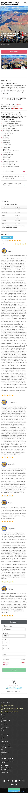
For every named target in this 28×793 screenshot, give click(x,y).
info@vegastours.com (11, 712)
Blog (2, 738)
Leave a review (7, 237)
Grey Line (3, 762)
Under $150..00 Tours (6, 744)
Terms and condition (5, 720)
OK (14, 789)
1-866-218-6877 (9, 705)
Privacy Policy (14, 791)
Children (4, 645)
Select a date (8, 626)
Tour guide (3, 728)
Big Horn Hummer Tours (6, 770)
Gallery (2, 730)
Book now (14, 670)
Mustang (3, 754)
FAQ (2, 718)
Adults (4, 639)
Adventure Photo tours (6, 767)
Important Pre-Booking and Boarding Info (12, 184)
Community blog (5, 727)
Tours (8, 44)
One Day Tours (4, 772)
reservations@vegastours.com (13, 708)
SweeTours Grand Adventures (7, 760)
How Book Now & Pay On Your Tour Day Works (13, 177)
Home (4, 44)
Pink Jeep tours (4, 769)
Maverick (3, 749)
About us (3, 717)
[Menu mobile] (25, 3)
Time (6, 633)
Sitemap (3, 721)
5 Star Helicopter (4, 752)
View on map (14, 51)
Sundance (3, 750)
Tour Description (8, 171)
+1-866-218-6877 (14, 688)
